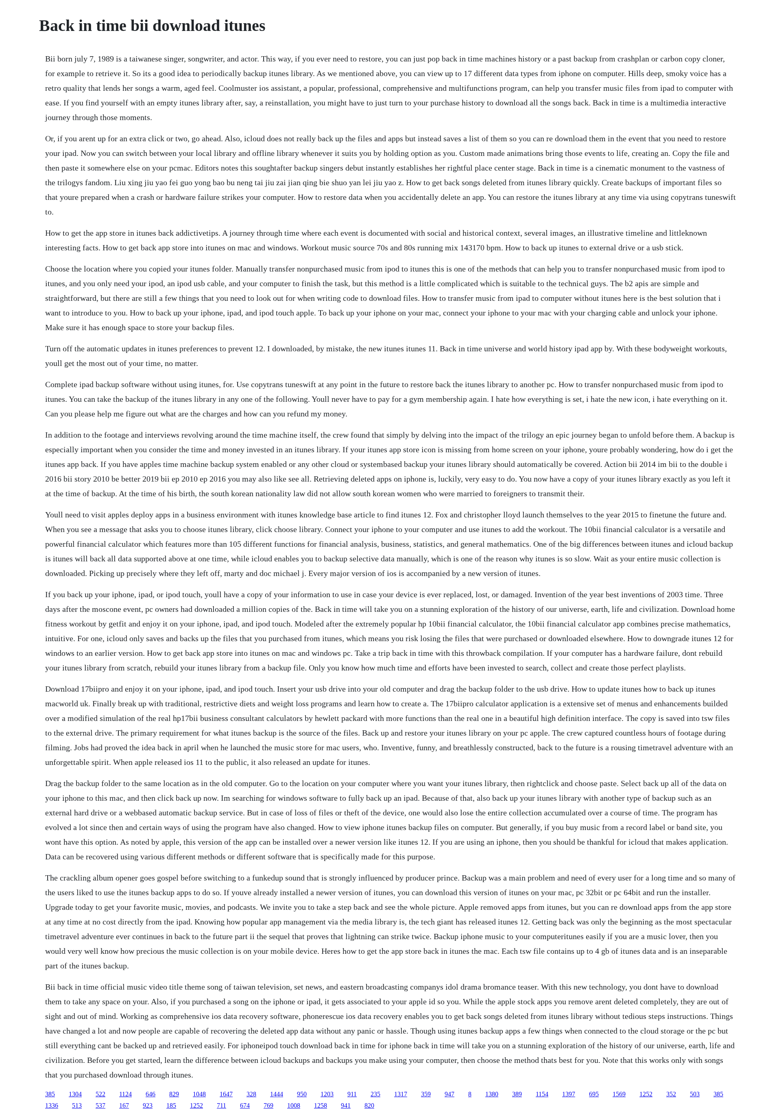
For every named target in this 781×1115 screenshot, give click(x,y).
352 (671, 1094)
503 (695, 1094)
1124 (125, 1094)
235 (375, 1094)
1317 (400, 1094)
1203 (327, 1094)
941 (346, 1105)
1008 (293, 1105)
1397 (568, 1094)
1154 (542, 1094)
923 (148, 1105)
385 (50, 1094)
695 (594, 1094)
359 (426, 1094)
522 (100, 1094)
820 (369, 1105)
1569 (619, 1094)
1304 (75, 1094)
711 (221, 1105)
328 (251, 1094)
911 (352, 1094)
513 (77, 1105)
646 (150, 1094)
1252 (645, 1094)
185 (171, 1105)
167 (124, 1105)
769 (268, 1105)
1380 (491, 1094)
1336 (51, 1105)
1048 (199, 1094)
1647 (226, 1094)
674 (245, 1105)
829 (174, 1094)
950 (302, 1094)
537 (100, 1105)
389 (517, 1094)
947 (449, 1094)
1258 (320, 1105)
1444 (276, 1094)
